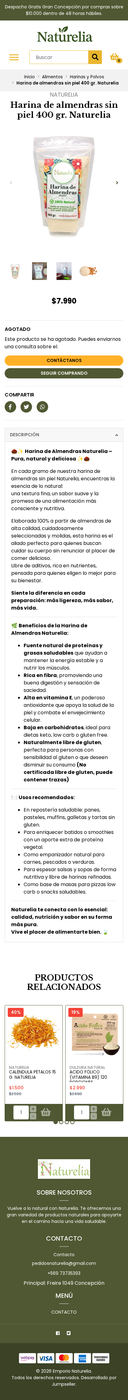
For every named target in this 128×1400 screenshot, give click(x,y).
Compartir (19, 394)
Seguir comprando (64, 373)
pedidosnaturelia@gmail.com (64, 1263)
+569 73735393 (64, 1273)
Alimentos (52, 77)
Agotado (17, 329)
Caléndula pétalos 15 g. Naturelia (32, 1074)
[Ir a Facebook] (58, 1334)
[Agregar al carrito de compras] (46, 1112)
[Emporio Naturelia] (64, 35)
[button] (55, 1122)
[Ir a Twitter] (69, 1334)
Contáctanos (64, 360)
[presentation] (11, 183)
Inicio (29, 77)
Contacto (64, 1254)
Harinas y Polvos (87, 77)
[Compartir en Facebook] (10, 407)
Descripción (24, 435)
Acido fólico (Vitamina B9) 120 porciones (88, 1077)
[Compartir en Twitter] (26, 407)
